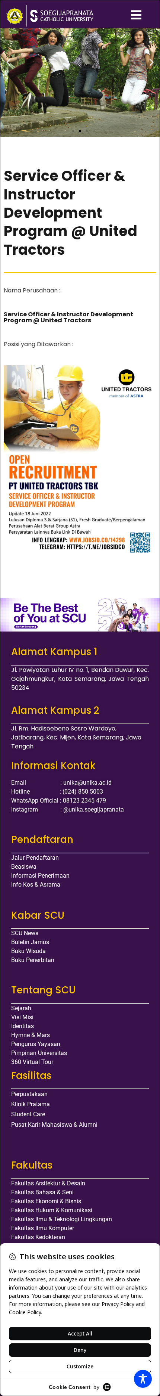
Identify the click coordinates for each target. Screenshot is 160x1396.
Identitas (22, 1026)
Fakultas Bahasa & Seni (42, 1192)
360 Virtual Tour (32, 1061)
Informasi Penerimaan (40, 875)
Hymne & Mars (30, 1035)
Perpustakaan (29, 1094)
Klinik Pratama (30, 1104)
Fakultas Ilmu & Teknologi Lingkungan (61, 1219)
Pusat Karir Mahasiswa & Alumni (54, 1124)
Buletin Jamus (30, 942)
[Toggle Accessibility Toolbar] (143, 1379)
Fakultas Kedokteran (38, 1237)
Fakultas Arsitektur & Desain (48, 1183)
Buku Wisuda (28, 951)
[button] (8, 62)
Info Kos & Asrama (35, 884)
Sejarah (21, 1008)
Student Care (28, 1114)
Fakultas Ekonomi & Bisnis (46, 1201)
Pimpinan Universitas (39, 1053)
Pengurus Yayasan (35, 1044)
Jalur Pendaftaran (35, 857)
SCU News (24, 933)
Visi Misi (22, 1017)
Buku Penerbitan (32, 960)
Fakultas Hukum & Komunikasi (51, 1210)
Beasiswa (23, 866)
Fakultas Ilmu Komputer (42, 1228)
